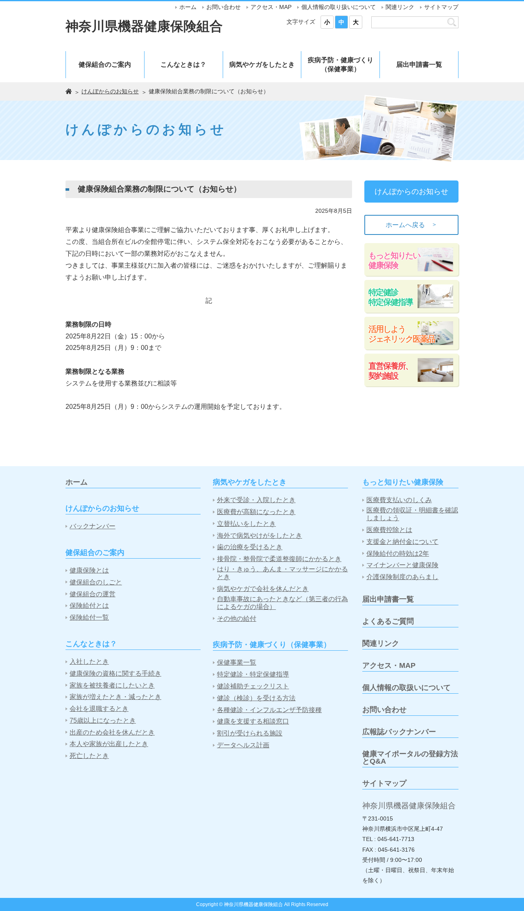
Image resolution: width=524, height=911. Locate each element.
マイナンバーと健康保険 (402, 564)
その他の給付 (236, 618)
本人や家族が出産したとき (109, 743)
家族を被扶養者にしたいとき (112, 685)
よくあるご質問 (388, 621)
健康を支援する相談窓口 (253, 721)
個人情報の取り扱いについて (338, 7)
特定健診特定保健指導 (390, 297)
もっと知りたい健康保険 (394, 260)
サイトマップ (441, 7)
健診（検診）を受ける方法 (256, 698)
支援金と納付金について (402, 541)
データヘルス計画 (243, 745)
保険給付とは (89, 605)
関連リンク (400, 7)
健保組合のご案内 (105, 64)
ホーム (187, 7)
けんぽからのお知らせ (110, 91)
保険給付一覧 (89, 617)
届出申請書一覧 (419, 64)
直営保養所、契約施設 (390, 370)
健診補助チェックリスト (253, 686)
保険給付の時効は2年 (397, 553)
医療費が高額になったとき (256, 511)
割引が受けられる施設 (249, 733)
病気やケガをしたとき (262, 64)
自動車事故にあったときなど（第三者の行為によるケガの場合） (282, 602)
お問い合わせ (223, 7)
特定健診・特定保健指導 (253, 674)
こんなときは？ (183, 64)
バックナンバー (92, 526)
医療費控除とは (389, 529)
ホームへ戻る (411, 224)
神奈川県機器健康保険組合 (144, 26)
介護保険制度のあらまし (402, 576)
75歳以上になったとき (103, 720)
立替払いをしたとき (246, 523)
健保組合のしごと (96, 582)
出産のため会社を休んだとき (112, 732)
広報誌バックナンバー (399, 732)
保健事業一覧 (236, 662)
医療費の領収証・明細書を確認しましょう (412, 514)
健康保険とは (89, 570)
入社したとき (89, 661)
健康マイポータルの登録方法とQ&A (410, 757)
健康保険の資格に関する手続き (115, 673)
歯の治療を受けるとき (249, 546)
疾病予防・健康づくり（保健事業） (340, 64)
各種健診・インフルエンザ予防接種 (269, 709)
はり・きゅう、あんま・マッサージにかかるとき (282, 573)
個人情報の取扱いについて (406, 687)
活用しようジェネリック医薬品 (401, 334)
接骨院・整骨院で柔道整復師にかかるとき (279, 558)
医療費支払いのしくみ (399, 499)
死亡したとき (89, 755)
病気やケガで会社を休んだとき (263, 588)
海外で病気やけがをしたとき (259, 535)
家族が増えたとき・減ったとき (115, 696)
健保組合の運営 (92, 594)
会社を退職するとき (99, 708)
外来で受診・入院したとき (256, 499)
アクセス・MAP (271, 7)
